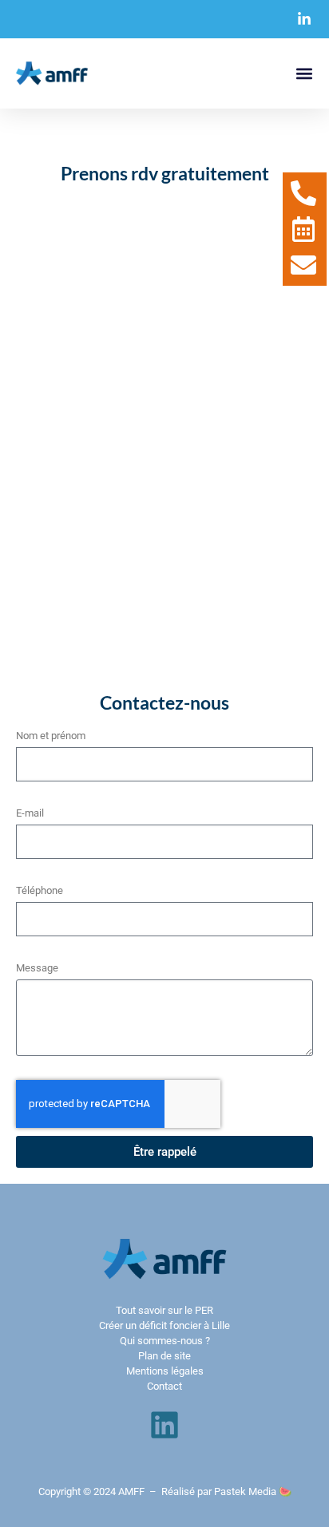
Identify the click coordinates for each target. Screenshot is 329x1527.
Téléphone (39, 890)
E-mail (30, 813)
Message (37, 968)
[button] (304, 74)
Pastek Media (245, 1491)
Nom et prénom (50, 736)
